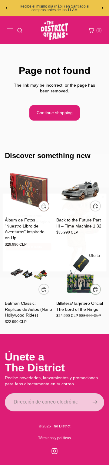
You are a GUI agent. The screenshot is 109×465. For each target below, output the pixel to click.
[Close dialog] (103, 197)
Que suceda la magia (28, 246)
